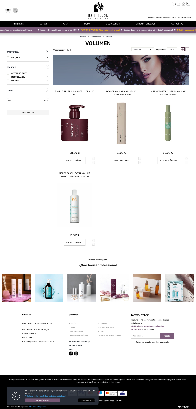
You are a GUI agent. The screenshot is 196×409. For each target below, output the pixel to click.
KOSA (65, 23)
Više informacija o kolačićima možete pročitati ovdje (45, 396)
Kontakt (101, 331)
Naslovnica (9, 19)
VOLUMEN (29, 58)
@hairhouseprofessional (98, 265)
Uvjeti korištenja (76, 331)
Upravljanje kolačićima (78, 335)
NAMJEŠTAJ (177, 23)
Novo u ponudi (75, 345)
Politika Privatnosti (106, 327)
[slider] (8, 97)
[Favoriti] (183, 3)
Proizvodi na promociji (79, 341)
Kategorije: (13, 52)
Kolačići (72, 323)
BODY (87, 23)
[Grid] (183, 49)
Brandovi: (12, 67)
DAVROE (29, 81)
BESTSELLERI (113, 23)
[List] (187, 49)
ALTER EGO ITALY (29, 73)
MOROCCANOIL (29, 77)
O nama (72, 327)
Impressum (102, 323)
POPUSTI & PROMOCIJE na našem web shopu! (94, 30)
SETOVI (43, 23)
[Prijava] (174, 3)
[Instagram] (76, 353)
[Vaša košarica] (188, 3)
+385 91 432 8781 (184, 17)
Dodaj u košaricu (74, 160)
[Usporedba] (178, 3)
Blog (71, 349)
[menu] (8, 10)
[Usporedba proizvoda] (93, 162)
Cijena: (10, 91)
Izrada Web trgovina (37, 407)
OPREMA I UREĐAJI (145, 23)
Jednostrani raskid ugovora (109, 335)
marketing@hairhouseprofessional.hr (162, 17)
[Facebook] (71, 353)
